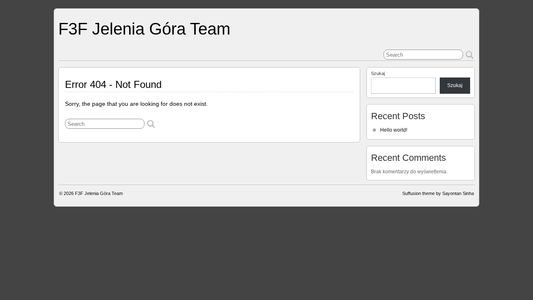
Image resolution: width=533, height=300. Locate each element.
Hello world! (393, 130)
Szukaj (378, 73)
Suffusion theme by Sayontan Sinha (438, 193)
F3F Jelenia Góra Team (144, 29)
